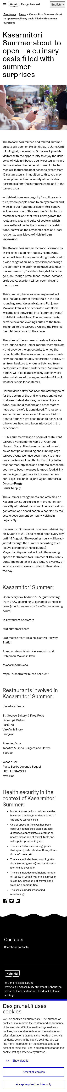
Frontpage (9, 14)
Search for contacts (16, 947)
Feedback (43, 991)
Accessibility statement (33, 987)
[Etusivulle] (14, 4)
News (22, 14)
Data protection (26, 991)
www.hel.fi (10, 987)
